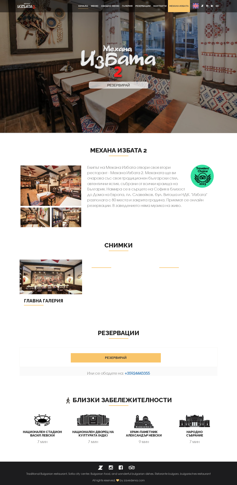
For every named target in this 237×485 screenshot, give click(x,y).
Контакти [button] (160, 6)
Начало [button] (83, 6)
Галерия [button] (127, 6)
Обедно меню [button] (110, 6)
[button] (196, 6)
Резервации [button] (143, 6)
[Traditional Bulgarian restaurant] (26, 6)
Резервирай (116, 358)
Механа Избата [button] (179, 6)
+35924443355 (137, 373)
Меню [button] (94, 6)
